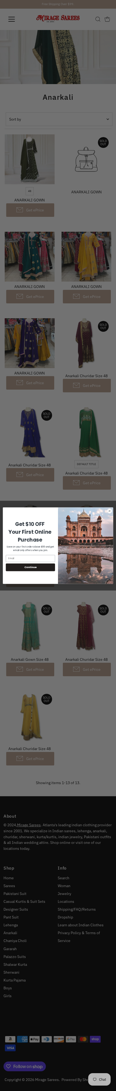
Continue (30, 567)
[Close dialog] (109, 510)
